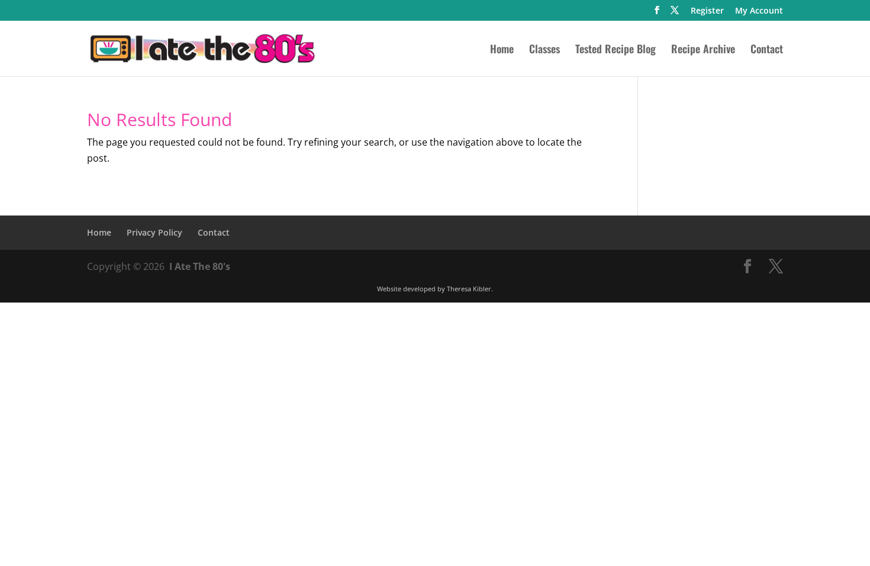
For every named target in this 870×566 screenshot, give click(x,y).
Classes (544, 50)
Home (502, 50)
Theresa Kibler (469, 288)
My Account (759, 11)
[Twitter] (675, 13)
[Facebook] (657, 13)
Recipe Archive (703, 50)
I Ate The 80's (199, 266)
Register (707, 11)
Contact (766, 50)
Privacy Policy (154, 232)
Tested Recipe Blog (615, 50)
